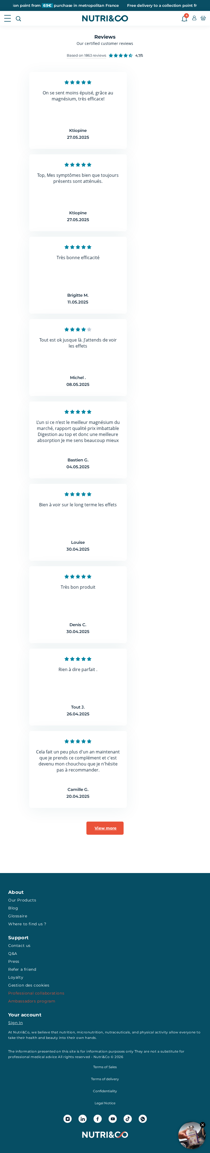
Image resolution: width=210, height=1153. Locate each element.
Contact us (19, 945)
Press (13, 961)
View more (105, 828)
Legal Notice (105, 1103)
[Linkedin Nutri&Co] (82, 1119)
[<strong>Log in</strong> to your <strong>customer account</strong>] (194, 18)
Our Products (22, 900)
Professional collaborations (36, 993)
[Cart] (203, 18)
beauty (52, 1038)
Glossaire (17, 916)
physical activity (154, 1032)
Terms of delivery (105, 1079)
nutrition (67, 1032)
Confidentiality (105, 1091)
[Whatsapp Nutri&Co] (143, 1119)
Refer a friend (22, 969)
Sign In (15, 1022)
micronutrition (90, 1032)
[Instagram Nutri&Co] (67, 1119)
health (31, 1038)
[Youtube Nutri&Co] (113, 1119)
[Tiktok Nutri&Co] (128, 1119)
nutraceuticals (117, 1032)
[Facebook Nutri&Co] (98, 1119)
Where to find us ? (27, 923)
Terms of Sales (104, 1067)
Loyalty (15, 977)
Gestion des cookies (28, 985)
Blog (13, 908)
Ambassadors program (31, 1001)
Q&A (12, 953)
